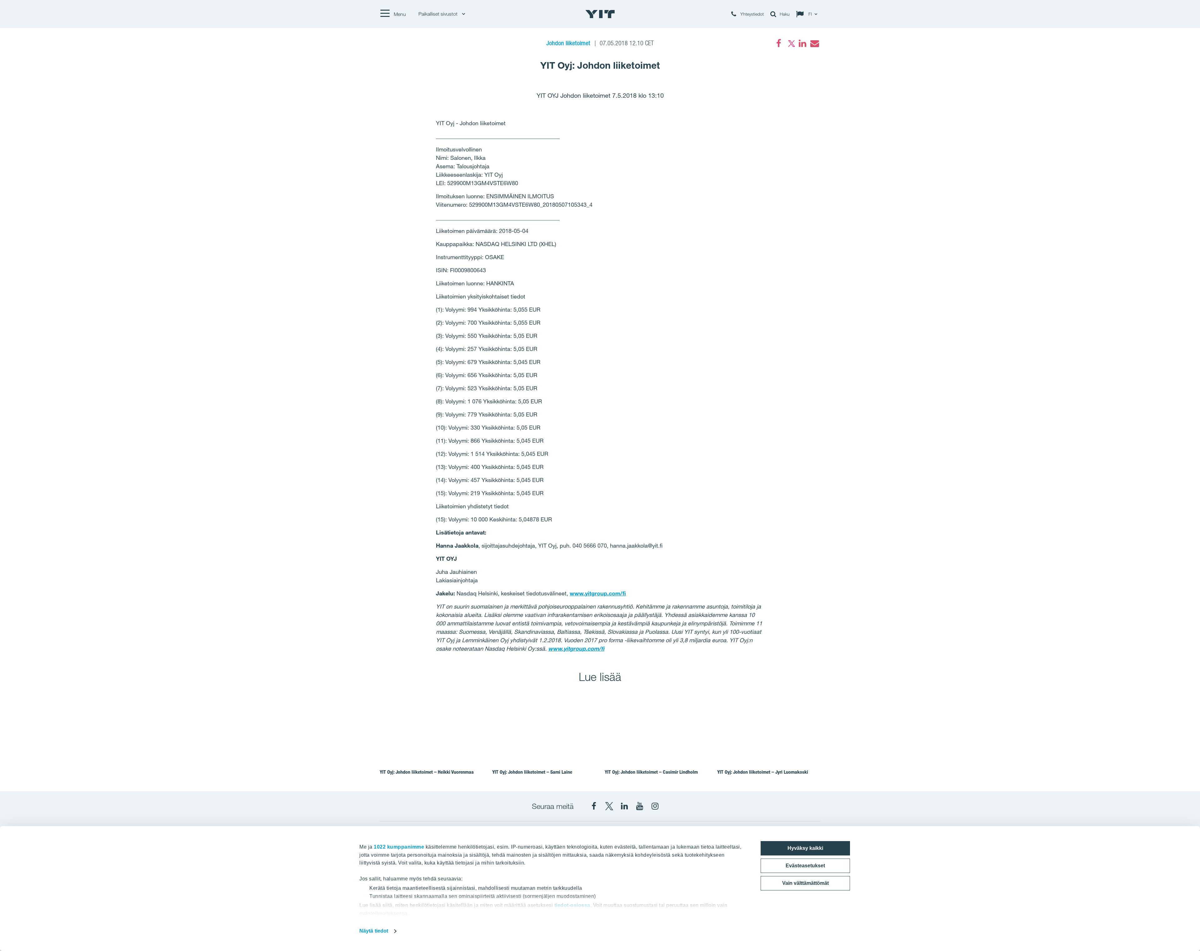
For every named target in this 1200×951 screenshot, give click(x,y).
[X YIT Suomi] (609, 806)
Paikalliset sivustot (438, 14)
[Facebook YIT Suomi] (594, 806)
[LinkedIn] (802, 43)
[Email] (814, 43)
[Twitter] (791, 43)
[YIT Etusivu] (600, 14)
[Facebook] (779, 43)
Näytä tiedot (373, 931)
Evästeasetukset (805, 865)
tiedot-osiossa (572, 905)
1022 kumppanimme (399, 847)
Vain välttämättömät (805, 883)
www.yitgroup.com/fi (598, 593)
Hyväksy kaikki (805, 848)
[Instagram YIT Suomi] (655, 806)
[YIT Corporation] (624, 806)
